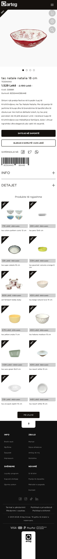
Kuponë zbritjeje (11, 479)
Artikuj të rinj (34, 453)
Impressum (8, 458)
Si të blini (32, 473)
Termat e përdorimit (15, 507)
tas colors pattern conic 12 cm (13, 230)
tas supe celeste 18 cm (10, 265)
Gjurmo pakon (10, 484)
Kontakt (31, 490)
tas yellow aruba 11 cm (10, 334)
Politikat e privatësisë (41, 507)
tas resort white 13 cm (38, 369)
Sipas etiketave (35, 447)
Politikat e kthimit (41, 511)
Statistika (32, 458)
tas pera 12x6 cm (36, 230)
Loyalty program (11, 473)
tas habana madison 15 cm (40, 334)
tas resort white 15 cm (38, 404)
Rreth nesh (8, 442)
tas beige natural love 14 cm (40, 300)
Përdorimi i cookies (15, 511)
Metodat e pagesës (36, 484)
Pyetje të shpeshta (36, 479)
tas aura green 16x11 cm (11, 369)
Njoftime (7, 447)
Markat (31, 442)
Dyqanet (7, 453)
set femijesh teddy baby (11, 300)
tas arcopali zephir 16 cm (11, 404)
